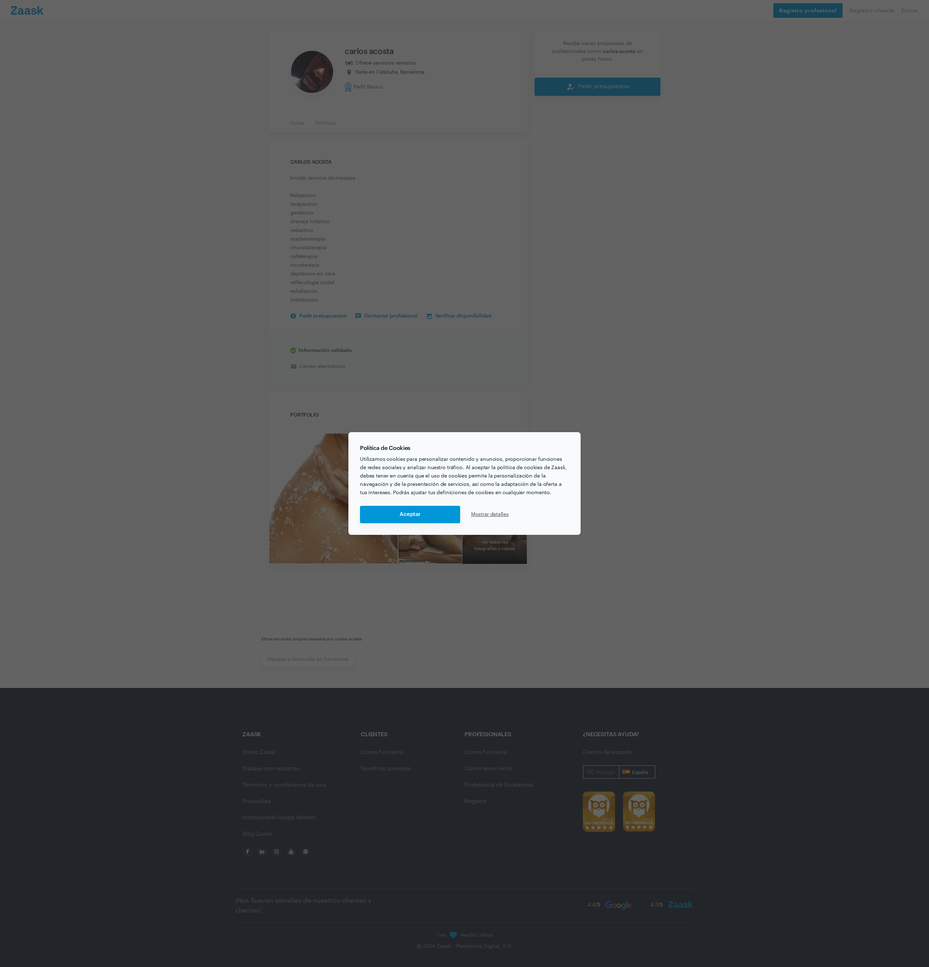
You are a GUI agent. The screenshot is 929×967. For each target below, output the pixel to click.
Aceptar (410, 514)
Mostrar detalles (490, 514)
